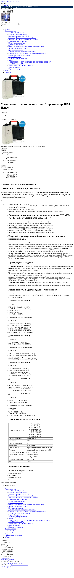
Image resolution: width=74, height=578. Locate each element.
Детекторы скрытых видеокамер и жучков (22, 51)
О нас (6, 70)
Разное (10, 60)
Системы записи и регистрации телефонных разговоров (27, 53)
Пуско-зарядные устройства (17, 41)
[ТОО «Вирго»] (5, 20)
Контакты (8, 72)
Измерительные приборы (16, 43)
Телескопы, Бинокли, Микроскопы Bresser (22, 38)
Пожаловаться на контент (19, 565)
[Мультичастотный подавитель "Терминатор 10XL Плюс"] (13, 144)
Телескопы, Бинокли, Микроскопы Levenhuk (23, 39)
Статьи (10, 532)
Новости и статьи (10, 529)
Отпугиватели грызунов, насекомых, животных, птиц (26, 46)
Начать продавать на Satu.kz (10, 1)
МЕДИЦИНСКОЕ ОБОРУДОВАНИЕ (21, 65)
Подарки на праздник (15, 69)
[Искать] (19, 24)
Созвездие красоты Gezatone (17, 34)
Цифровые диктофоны (15, 50)
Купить (4, 150)
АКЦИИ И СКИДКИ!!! (16, 32)
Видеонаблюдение (14, 57)
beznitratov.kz (5, 558)
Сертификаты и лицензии (13, 536)
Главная (7, 29)
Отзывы (7, 537)
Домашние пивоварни (15, 45)
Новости (11, 530)
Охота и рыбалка (14, 67)
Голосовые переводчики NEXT (18, 36)
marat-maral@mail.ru (7, 560)
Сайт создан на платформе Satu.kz (12, 563)
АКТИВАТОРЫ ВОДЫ (16, 64)
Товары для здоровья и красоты (18, 48)
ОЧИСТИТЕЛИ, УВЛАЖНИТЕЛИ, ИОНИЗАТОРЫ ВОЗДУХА (29, 62)
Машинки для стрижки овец (17, 58)
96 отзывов (4, 5)
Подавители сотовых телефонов (19, 55)
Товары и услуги (10, 31)
